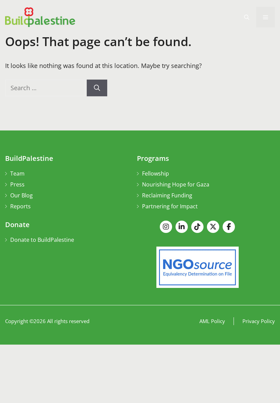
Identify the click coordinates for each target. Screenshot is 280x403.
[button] (246, 17)
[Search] (97, 88)
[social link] (166, 227)
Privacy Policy (258, 321)
